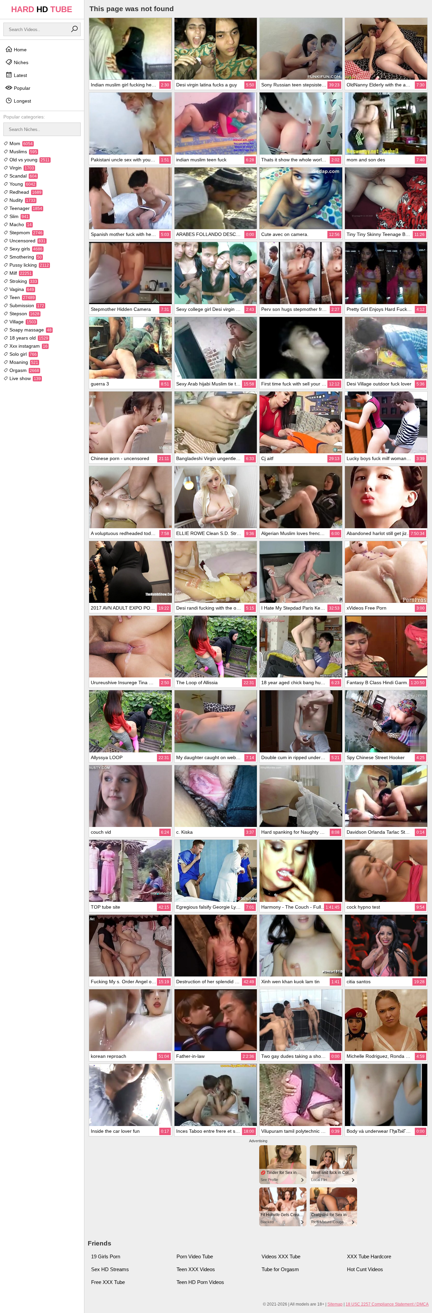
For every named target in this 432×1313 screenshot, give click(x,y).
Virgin (21, 167)
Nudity (21, 200)
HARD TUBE (41, 9)
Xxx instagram (28, 346)
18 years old (28, 338)
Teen (21, 297)
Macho (20, 224)
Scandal (22, 176)
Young (21, 184)
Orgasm (23, 370)
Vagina (21, 289)
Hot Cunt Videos (365, 1269)
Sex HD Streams (110, 1269)
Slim (18, 216)
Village (22, 321)
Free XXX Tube (108, 1282)
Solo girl (22, 354)
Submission (26, 305)
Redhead (25, 192)
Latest (19, 75)
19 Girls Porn (105, 1256)
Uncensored (27, 240)
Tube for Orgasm (280, 1269)
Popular (21, 88)
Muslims (22, 151)
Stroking (22, 281)
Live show (24, 378)
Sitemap (335, 1304)
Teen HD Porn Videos (200, 1282)
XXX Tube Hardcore (369, 1256)
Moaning (23, 362)
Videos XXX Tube (281, 1256)
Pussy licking (28, 265)
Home (19, 49)
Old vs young (29, 159)
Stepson (23, 313)
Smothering (25, 257)
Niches (20, 62)
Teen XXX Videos (196, 1269)
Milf (20, 273)
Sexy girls (25, 248)
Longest (21, 101)
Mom (20, 143)
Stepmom (25, 232)
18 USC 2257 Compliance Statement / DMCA (387, 1304)
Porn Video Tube (195, 1256)
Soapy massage (30, 329)
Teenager (25, 208)
